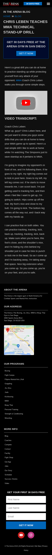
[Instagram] (31, 535)
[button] (48, 3)
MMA (18, 80)
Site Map (38, 546)
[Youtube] (21, 535)
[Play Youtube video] (26, 103)
